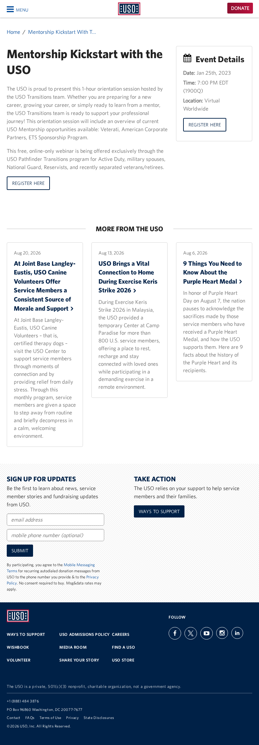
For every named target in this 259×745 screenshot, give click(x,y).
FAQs (29, 717)
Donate (240, 8)
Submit (19, 551)
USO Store (123, 660)
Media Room (73, 647)
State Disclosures (99, 717)
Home (13, 31)
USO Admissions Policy (84, 634)
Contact (14, 717)
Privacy (72, 717)
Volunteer (18, 660)
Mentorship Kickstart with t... (62, 31)
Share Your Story (79, 660)
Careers (120, 634)
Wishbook (18, 647)
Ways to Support (159, 511)
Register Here (28, 183)
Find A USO (123, 647)
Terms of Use (50, 717)
